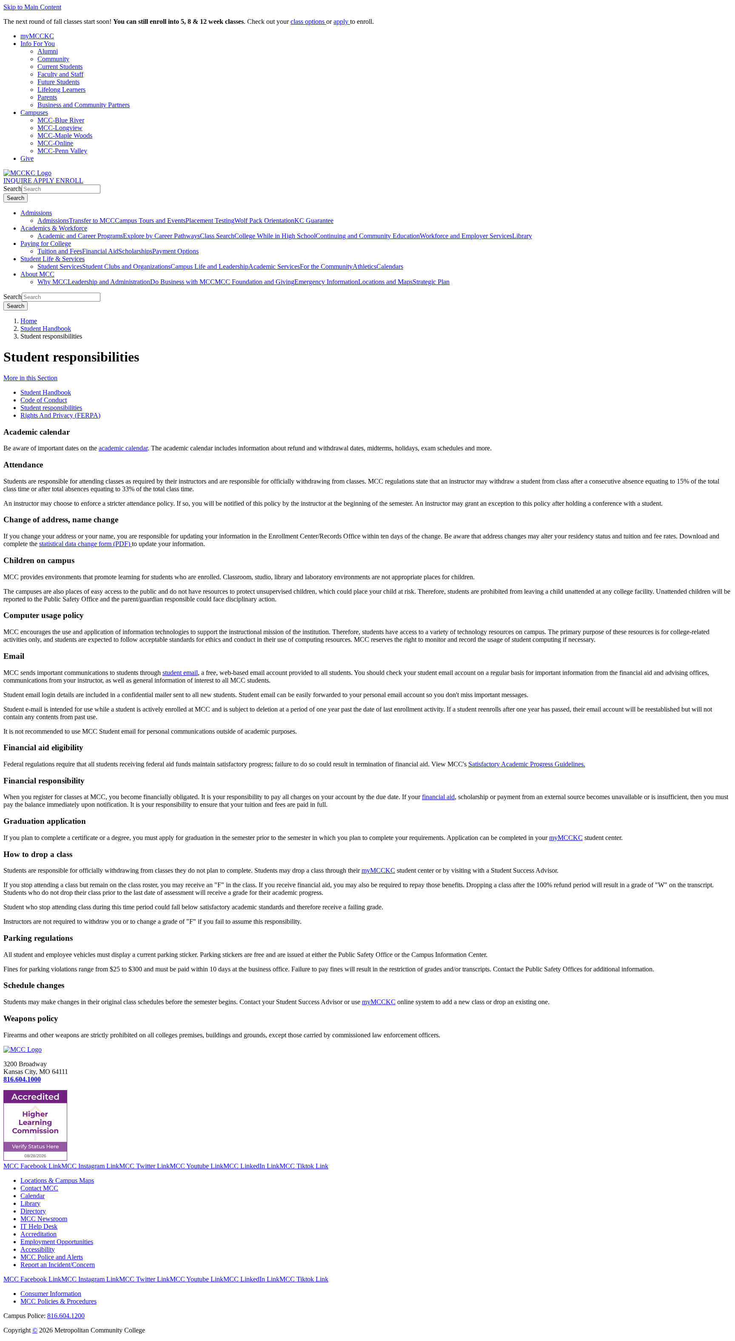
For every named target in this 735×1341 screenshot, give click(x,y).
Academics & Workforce (53, 228)
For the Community (326, 266)
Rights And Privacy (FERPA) (60, 415)
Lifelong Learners (61, 89)
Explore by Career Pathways (161, 235)
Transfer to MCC (92, 220)
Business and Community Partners (83, 104)
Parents (47, 97)
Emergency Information (326, 281)
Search (12, 188)
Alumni (47, 51)
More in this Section (30, 378)
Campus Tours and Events (150, 220)
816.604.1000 (22, 1079)
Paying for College (45, 243)
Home (28, 321)
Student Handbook (45, 328)
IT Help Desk (38, 1226)
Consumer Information (50, 1293)
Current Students (60, 66)
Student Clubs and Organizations (126, 266)
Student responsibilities (51, 407)
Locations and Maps (385, 281)
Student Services (59, 266)
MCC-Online (55, 143)
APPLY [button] (44, 180)
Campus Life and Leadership (209, 266)
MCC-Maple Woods (64, 135)
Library (522, 235)
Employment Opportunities (56, 1241)
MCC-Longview (60, 127)
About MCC (37, 274)
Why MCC (52, 281)
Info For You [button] (37, 43)
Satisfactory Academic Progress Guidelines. (526, 764)
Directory (33, 1211)
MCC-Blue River (60, 120)
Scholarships (135, 251)
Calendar (32, 1195)
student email (180, 672)
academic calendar (123, 448)
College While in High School (275, 235)
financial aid (438, 796)
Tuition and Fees (59, 251)
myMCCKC (566, 837)
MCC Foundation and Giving (254, 281)
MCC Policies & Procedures (58, 1301)
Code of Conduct (43, 400)
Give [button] (27, 158)
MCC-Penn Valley (62, 150)
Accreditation (38, 1234)
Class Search (217, 235)
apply (341, 21)
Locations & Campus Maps (57, 1180)
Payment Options (175, 251)
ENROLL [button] (69, 180)
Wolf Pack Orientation (264, 220)
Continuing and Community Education (368, 235)
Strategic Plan (431, 281)
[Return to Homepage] (22, 1049)
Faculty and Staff (60, 74)
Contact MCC (39, 1188)
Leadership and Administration (109, 281)
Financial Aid (100, 251)
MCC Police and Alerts (51, 1257)
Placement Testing (209, 220)
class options (308, 21)
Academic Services (274, 266)
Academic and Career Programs (80, 235)
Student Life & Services (52, 258)
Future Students (58, 81)
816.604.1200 (66, 1315)
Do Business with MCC (182, 281)
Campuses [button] (34, 112)
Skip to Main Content (32, 7)
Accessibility (37, 1249)
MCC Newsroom (43, 1218)
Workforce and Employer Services (466, 235)
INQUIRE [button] (18, 180)
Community (53, 59)
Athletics (364, 266)
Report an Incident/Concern (57, 1264)
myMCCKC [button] (37, 36)
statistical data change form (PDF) (85, 543)
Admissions (36, 212)
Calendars (389, 266)
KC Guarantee (313, 220)
